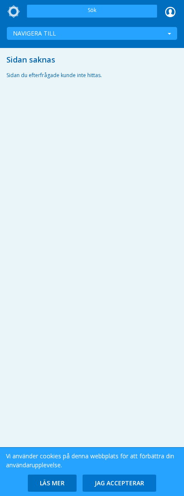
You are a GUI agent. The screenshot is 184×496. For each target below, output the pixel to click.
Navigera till (34, 33)
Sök (92, 10)
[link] (14, 11)
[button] (52, 483)
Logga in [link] (170, 11)
